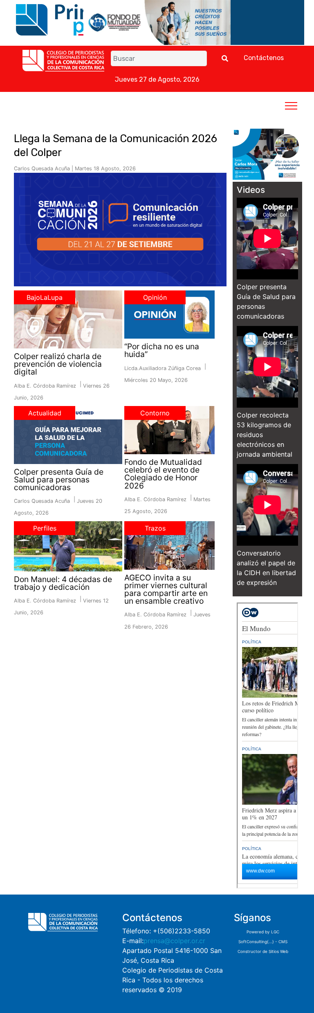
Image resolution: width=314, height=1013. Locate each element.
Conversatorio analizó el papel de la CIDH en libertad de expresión (266, 568)
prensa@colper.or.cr (174, 941)
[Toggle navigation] (291, 105)
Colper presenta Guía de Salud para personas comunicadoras (266, 301)
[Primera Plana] (71, 19)
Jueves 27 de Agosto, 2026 (157, 79)
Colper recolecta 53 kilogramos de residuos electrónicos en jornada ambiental (264, 434)
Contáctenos (263, 58)
